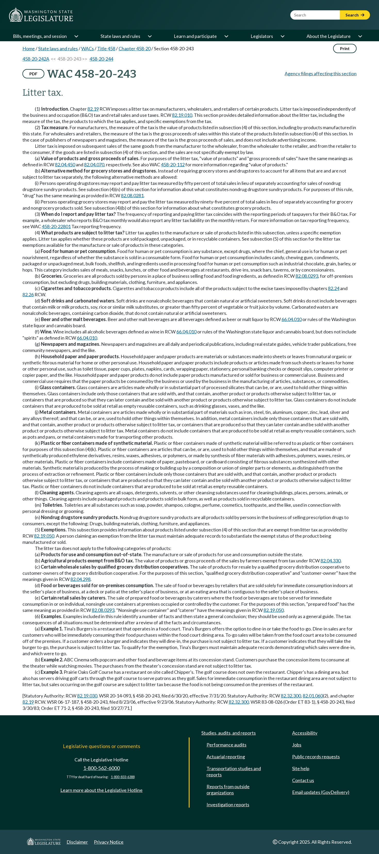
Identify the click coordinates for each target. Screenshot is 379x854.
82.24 (333, 288)
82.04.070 (94, 164)
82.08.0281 (132, 195)
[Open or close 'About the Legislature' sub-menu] (360, 36)
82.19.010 (182, 115)
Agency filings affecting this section (321, 73)
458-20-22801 (56, 226)
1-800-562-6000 (101, 768)
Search (352, 14)
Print (345, 48)
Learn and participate (195, 36)
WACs (87, 48)
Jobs (296, 745)
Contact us (303, 780)
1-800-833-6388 (123, 777)
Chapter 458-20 (135, 48)
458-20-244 (101, 59)
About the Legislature (329, 36)
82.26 (28, 294)
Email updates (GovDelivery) (320, 792)
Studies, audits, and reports (228, 733)
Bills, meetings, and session (40, 36)
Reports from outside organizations (228, 789)
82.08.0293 (306, 276)
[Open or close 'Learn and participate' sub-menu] (226, 36)
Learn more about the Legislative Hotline (101, 790)
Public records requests (316, 756)
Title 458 (106, 48)
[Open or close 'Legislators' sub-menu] (282, 36)
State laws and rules (120, 36)
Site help (300, 768)
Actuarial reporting (226, 756)
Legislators (262, 36)
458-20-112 (173, 164)
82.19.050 (44, 536)
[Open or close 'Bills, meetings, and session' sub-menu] (76, 36)
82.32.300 (291, 696)
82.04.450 (65, 164)
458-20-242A (35, 59)
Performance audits (226, 745)
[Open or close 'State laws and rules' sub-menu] (149, 36)
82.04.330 (330, 560)
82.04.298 (80, 579)
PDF (33, 73)
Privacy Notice (108, 842)
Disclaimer (77, 842)
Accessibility (304, 733)
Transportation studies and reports (234, 771)
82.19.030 (87, 696)
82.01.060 (313, 696)
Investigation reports (228, 804)
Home (28, 48)
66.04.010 (292, 319)
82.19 (93, 109)
